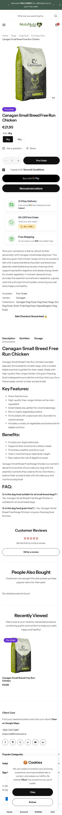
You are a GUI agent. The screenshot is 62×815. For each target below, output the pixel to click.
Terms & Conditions (33, 169)
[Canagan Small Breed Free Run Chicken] (21, 655)
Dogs (13, 35)
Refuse (32, 802)
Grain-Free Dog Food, (24, 305)
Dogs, (51, 302)
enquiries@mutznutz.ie (14, 733)
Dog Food (23, 35)
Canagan (21, 297)
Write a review (31, 552)
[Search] (55, 16)
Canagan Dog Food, (26, 302)
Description (8, 338)
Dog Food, (42, 302)
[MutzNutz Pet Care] (31, 25)
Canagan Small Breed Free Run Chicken (18, 679)
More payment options (31, 188)
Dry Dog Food (37, 35)
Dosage (38, 338)
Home (5, 35)
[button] (8, 5)
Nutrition (25, 338)
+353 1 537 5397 (10, 730)
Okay (32, 792)
